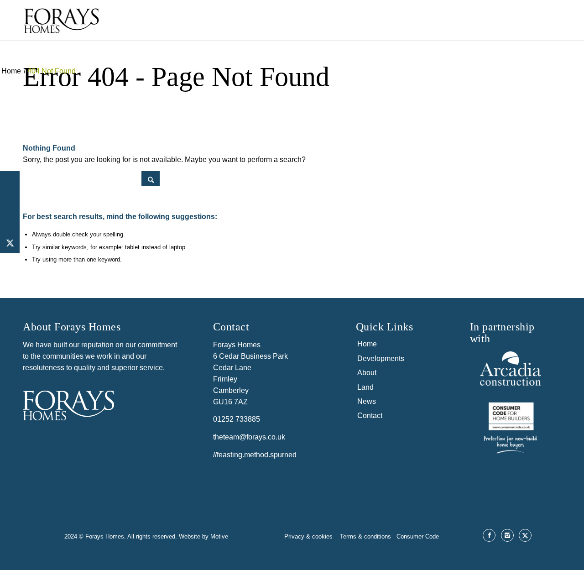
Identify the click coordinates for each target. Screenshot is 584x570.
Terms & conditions (368, 536)
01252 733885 (236, 419)
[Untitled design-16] (510, 426)
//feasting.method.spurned (255, 455)
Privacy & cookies (309, 536)
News (366, 401)
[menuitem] (359, 20)
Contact (369, 415)
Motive (219, 536)
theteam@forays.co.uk (249, 437)
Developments (380, 358)
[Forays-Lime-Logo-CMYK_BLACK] (61, 28)
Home (367, 344)
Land (365, 387)
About (366, 373)
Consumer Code (417, 536)
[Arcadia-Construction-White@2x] (510, 368)
